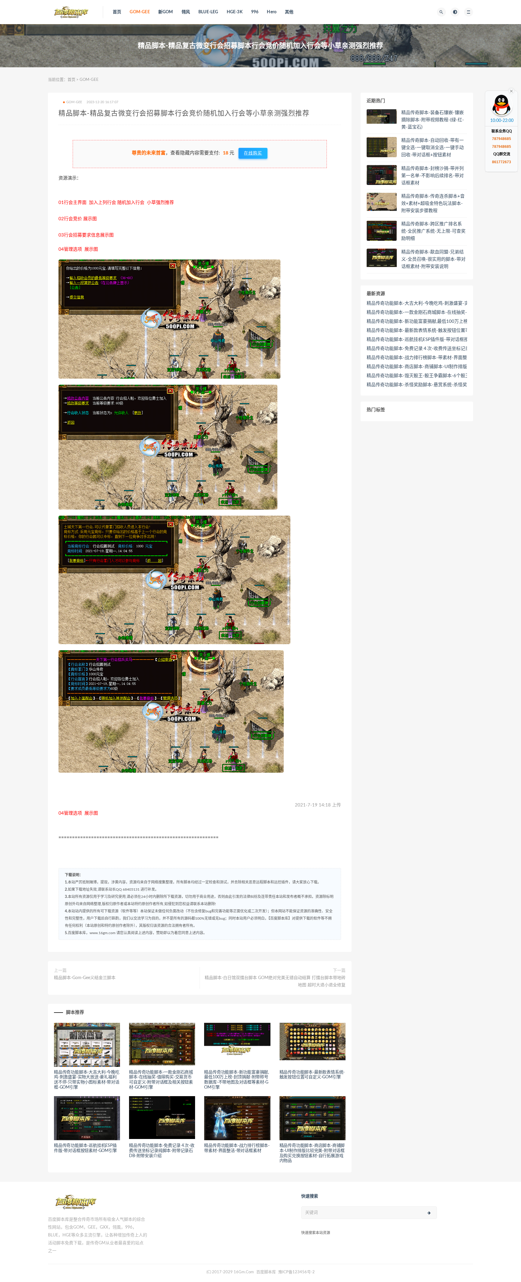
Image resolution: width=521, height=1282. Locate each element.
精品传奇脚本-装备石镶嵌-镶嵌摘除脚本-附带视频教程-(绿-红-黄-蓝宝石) (432, 119)
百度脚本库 (265, 1272)
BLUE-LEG (208, 12)
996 (255, 12)
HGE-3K (235, 12)
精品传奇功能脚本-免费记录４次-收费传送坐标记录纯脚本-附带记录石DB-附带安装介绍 (161, 1151)
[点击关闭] (511, 90)
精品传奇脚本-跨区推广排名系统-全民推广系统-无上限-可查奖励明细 (433, 231)
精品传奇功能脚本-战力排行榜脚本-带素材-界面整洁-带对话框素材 (433, 357)
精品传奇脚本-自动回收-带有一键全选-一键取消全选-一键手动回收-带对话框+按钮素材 (432, 147)
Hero (271, 12)
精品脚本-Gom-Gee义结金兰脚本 (84, 978)
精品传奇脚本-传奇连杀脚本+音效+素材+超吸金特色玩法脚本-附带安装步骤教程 (433, 203)
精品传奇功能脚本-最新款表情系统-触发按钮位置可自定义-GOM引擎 (436, 330)
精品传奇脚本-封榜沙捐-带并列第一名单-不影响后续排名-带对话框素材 (432, 175)
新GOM (165, 12)
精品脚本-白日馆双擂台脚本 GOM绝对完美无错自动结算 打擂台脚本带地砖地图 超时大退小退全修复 (275, 981)
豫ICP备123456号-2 (296, 1272)
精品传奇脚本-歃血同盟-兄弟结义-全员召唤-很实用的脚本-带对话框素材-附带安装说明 (433, 259)
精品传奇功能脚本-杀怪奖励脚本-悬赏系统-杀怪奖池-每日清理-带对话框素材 (443, 385)
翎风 (186, 12)
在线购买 (253, 153)
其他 (289, 12)
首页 (117, 12)
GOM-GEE (140, 12)
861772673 (501, 162)
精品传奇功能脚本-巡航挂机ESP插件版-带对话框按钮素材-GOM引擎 (435, 339)
